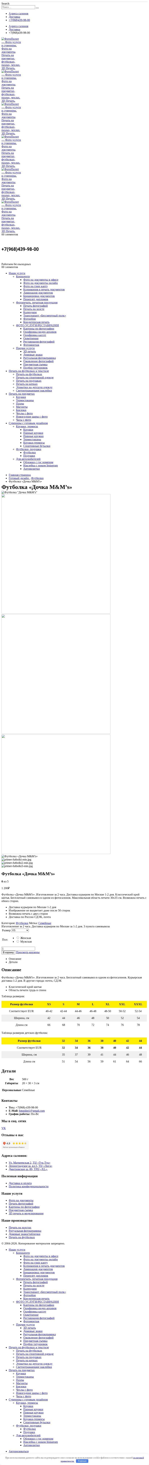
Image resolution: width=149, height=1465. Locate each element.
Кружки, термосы (27, 426)
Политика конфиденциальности (29, 1186)
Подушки (29, 455)
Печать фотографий (35, 305)
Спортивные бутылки (36, 445)
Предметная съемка (35, 364)
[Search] (37, 8)
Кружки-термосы (34, 442)
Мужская (26, 941)
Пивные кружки (33, 436)
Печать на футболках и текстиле (29, 370)
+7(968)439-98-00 (19, 20)
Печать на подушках (28, 380)
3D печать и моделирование (26, 1213)
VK (3, 1128)
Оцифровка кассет (34, 335)
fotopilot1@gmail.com (32, 1110)
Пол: (5, 939)
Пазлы (20, 403)
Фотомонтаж (31, 344)
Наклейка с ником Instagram (40, 465)
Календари (30, 312)
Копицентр (23, 276)
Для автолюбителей (28, 459)
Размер (6, 930)
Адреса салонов (18, 13)
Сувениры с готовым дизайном (28, 423)
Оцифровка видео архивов (40, 331)
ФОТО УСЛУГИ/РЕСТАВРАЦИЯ (37, 325)
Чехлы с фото (24, 413)
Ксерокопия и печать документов (44, 289)
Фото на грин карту (35, 286)
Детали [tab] (13, 962)
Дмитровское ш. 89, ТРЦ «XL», (28, 1169)
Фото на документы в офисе (40, 279)
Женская (25, 937)
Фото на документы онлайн (40, 282)
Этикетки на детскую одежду (34, 387)
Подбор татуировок (35, 367)
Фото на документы (21, 1200)
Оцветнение (31, 338)
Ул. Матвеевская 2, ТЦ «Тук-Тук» (29, 1162)
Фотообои (29, 318)
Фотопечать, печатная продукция (36, 302)
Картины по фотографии (38, 328)
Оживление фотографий (38, 361)
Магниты (22, 406)
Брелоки (21, 410)
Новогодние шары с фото (32, 416)
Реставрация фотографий (39, 341)
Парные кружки (33, 432)
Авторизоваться (19, 1451)
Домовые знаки (33, 354)
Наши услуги (17, 273)
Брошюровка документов (39, 296)
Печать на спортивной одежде (35, 377)
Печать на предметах (22, 393)
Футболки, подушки (28, 449)
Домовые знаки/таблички (24, 1234)
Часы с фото (23, 419)
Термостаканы (25, 400)
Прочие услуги (25, 348)
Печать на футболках (29, 374)
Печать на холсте (33, 309)
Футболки (29, 452)
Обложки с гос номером (38, 462)
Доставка (14, 16)
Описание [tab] (15, 958)
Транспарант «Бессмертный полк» (44, 315)
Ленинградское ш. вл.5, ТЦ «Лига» (30, 1165)
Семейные (44, 923)
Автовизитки (31, 468)
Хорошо (82, 1461)
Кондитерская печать (36, 322)
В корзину (8, 952)
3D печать (29, 351)
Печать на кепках (27, 384)
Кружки (21, 397)
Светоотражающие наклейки (34, 390)
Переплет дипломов (35, 299)
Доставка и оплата (20, 1183)
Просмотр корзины (28, 952)
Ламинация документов (38, 292)
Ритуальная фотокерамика (39, 357)
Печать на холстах (20, 1227)
